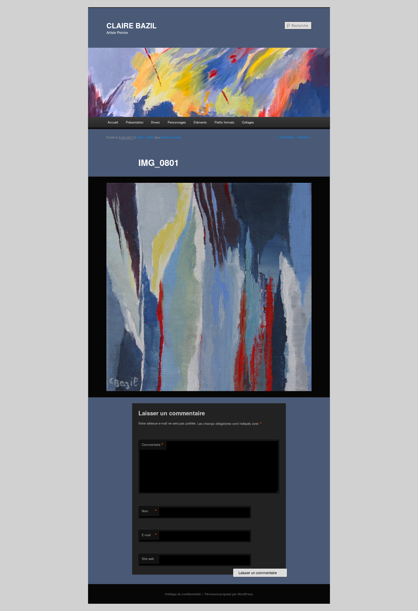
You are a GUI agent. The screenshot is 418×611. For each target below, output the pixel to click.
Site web (148, 558)
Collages (248, 122)
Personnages (177, 122)
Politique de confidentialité (183, 594)
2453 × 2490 (145, 137)
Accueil (113, 122)
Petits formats (224, 122)
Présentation (134, 122)
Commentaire (153, 445)
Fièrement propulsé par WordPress (229, 594)
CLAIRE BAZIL (131, 25)
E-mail (149, 535)
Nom (149, 511)
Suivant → (305, 137)
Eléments (200, 122)
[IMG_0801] (209, 287)
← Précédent (285, 137)
